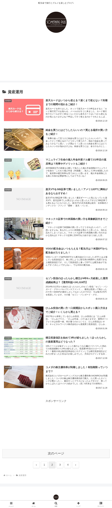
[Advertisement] (56, 60)
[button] (103, 419)
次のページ (56, 453)
